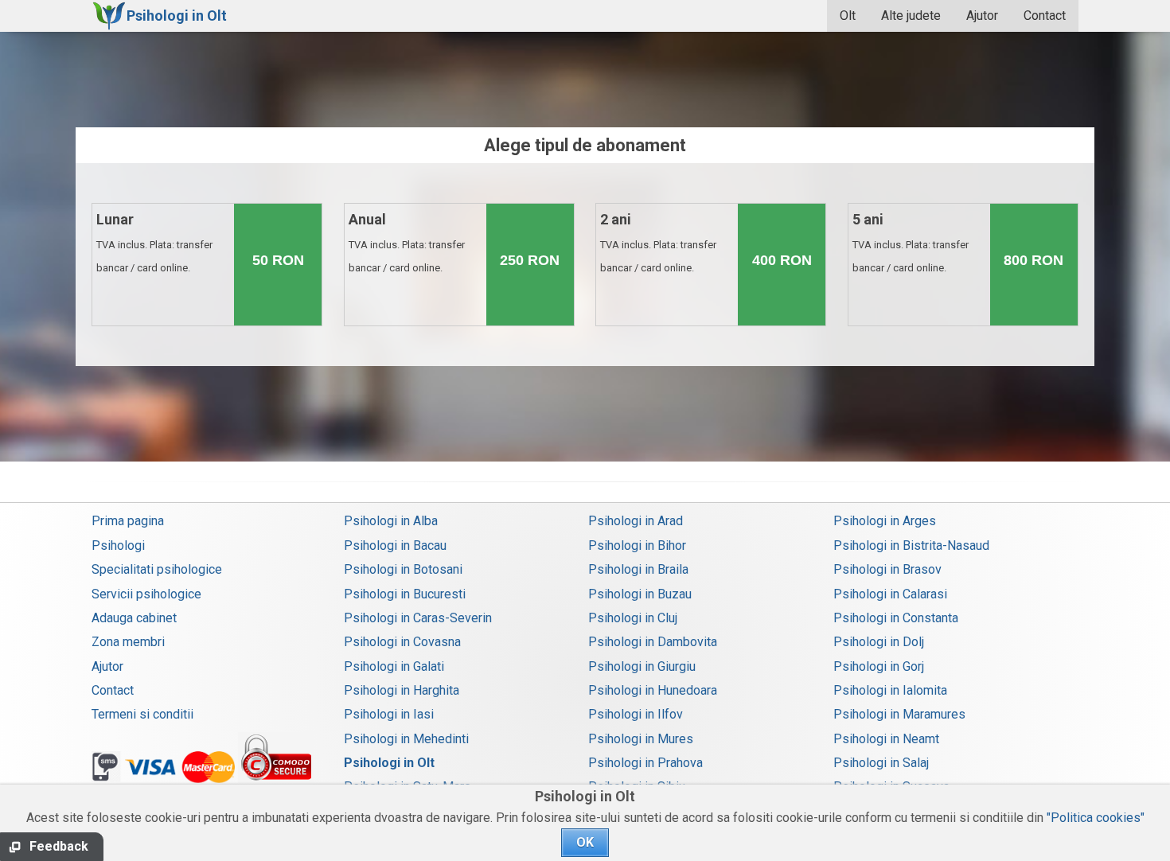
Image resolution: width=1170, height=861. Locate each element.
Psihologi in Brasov (887, 569)
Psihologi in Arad (635, 520)
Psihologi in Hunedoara (652, 690)
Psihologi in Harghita (401, 690)
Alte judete (911, 15)
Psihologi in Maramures (899, 714)
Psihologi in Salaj (881, 762)
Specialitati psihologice (157, 569)
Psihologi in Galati (394, 666)
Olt (848, 15)
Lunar (154, 242)
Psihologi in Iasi (389, 714)
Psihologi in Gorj (878, 666)
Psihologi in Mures (640, 738)
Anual (407, 242)
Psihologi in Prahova (645, 762)
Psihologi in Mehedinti (406, 738)
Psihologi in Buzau (640, 594)
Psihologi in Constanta (895, 617)
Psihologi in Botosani (403, 569)
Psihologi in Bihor (637, 545)
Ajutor (982, 15)
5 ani (910, 242)
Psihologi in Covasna (402, 641)
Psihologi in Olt (389, 762)
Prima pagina (128, 520)
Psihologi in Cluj (632, 617)
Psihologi (118, 545)
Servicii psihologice (146, 594)
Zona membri (128, 641)
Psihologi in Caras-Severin (418, 617)
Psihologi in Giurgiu (642, 666)
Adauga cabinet (134, 617)
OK (585, 842)
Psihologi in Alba (391, 520)
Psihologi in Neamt (886, 738)
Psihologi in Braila (638, 569)
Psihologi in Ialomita (890, 690)
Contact (1045, 15)
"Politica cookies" (1096, 817)
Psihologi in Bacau (395, 545)
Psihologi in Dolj (878, 641)
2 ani (658, 242)
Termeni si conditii (142, 714)
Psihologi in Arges (884, 520)
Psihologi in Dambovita (652, 641)
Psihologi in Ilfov (635, 714)
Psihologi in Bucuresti (405, 594)
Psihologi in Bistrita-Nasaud (911, 545)
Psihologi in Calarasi (890, 594)
